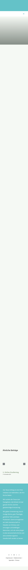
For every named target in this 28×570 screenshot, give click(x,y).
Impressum (9, 558)
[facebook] (11, 554)
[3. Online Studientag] (14, 461)
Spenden (11, 560)
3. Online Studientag (11, 472)
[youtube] (14, 554)
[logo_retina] (14, 549)
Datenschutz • (18, 558)
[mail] (19, 554)
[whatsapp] (16, 554)
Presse (17, 560)
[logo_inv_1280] (14, 3)
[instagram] (8, 554)
